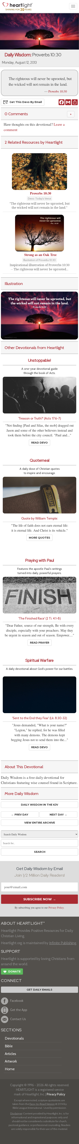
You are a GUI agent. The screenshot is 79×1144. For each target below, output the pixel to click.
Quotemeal (39, 460)
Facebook (16, 1001)
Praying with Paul (39, 560)
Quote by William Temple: (39, 518)
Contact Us (18, 1019)
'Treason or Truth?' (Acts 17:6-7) (39, 418)
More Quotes (39, 537)
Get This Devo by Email (26, 101)
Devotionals (14, 1038)
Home (10, 1069)
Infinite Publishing (62, 943)
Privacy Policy (56, 907)
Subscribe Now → (39, 899)
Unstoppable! (39, 360)
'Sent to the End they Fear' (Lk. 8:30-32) (39, 718)
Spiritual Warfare (39, 660)
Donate (12, 971)
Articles (10, 1054)
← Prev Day (19, 814)
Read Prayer (39, 642)
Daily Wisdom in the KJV (39, 804)
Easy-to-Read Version (42, 1104)
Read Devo (39, 442)
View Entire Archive (39, 822)
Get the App (18, 1010)
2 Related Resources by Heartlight (34, 142)
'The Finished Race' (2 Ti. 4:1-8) (39, 618)
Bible (8, 1046)
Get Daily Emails (39, 989)
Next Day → (58, 814)
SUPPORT (10, 951)
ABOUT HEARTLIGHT (23, 923)
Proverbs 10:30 (57, 91)
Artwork (11, 1061)
